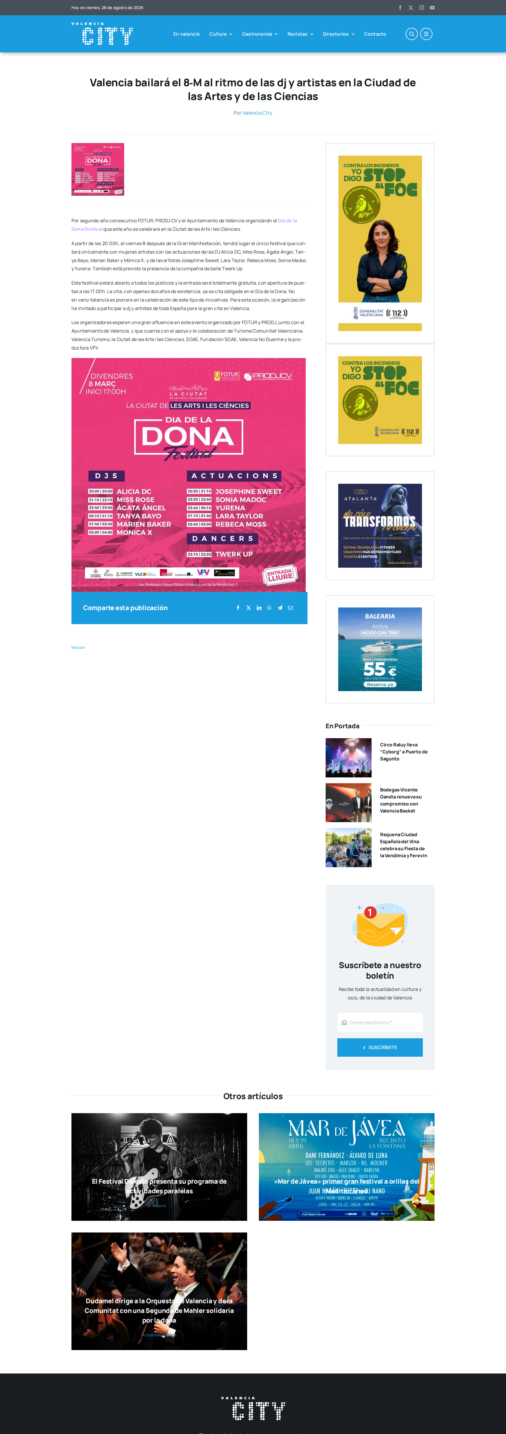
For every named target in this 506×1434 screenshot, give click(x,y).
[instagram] (421, 7)
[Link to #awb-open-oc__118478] (412, 34)
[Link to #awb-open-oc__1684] (426, 34)
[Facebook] (238, 608)
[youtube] (432, 7)
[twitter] (410, 7)
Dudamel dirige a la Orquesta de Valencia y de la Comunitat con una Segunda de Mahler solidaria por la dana (159, 1311)
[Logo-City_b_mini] (102, 25)
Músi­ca (77, 647)
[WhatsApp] (269, 608)
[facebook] (400, 7)
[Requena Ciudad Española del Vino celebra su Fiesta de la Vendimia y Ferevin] (349, 832)
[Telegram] (280, 608)
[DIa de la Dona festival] (97, 145)
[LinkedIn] (259, 608)
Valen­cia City (257, 112)
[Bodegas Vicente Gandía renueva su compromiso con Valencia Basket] (349, 787)
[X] (248, 608)
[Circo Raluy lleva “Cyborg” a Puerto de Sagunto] (349, 742)
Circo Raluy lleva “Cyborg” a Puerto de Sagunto (404, 751)
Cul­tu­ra (339, 1205)
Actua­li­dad (151, 1334)
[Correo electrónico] (290, 608)
